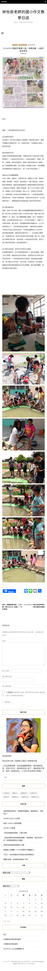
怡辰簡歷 (4, 2)
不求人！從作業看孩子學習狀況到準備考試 (18, 855)
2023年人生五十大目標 (11, 818)
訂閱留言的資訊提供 (10, 944)
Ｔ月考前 (33, 793)
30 (36, 915)
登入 (5, 934)
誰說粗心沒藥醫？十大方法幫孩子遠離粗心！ (19, 850)
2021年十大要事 (9, 828)
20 (17, 911)
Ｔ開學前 (35, 797)
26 (11, 915)
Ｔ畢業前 (15, 797)
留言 (4, 641)
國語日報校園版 (22, 44)
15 (29, 907)
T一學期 (6, 793)
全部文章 (15, 44)
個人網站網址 (7, 686)
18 (5, 911)
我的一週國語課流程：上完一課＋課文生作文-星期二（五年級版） (12, 607)
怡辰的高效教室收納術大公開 (13, 845)
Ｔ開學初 (24, 797)
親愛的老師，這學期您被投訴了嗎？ (16, 859)
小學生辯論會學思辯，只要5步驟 (15, 833)
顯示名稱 (6, 671)
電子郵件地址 (7, 676)
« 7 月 (4, 921)
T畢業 (15, 793)
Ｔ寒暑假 (23, 793)
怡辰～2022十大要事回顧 (12, 823)
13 (17, 907)
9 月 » (9, 921)
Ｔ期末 (6, 797)
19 (11, 911)
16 (36, 907)
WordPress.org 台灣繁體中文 (13, 949)
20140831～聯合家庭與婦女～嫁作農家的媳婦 (34, 606)
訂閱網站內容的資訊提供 (12, 939)
